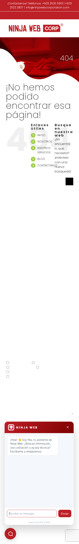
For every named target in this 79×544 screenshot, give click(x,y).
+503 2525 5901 (52, 3)
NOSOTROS (44, 141)
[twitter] (36, 303)
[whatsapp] (51, 303)
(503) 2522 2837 (53, 284)
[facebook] (28, 303)
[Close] (67, 427)
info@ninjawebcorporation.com (47, 7)
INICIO (41, 135)
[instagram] (43, 303)
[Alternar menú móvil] (71, 25)
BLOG (41, 159)
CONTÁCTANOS (47, 165)
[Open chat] (10, 533)
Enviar (65, 513)
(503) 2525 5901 (25, 284)
